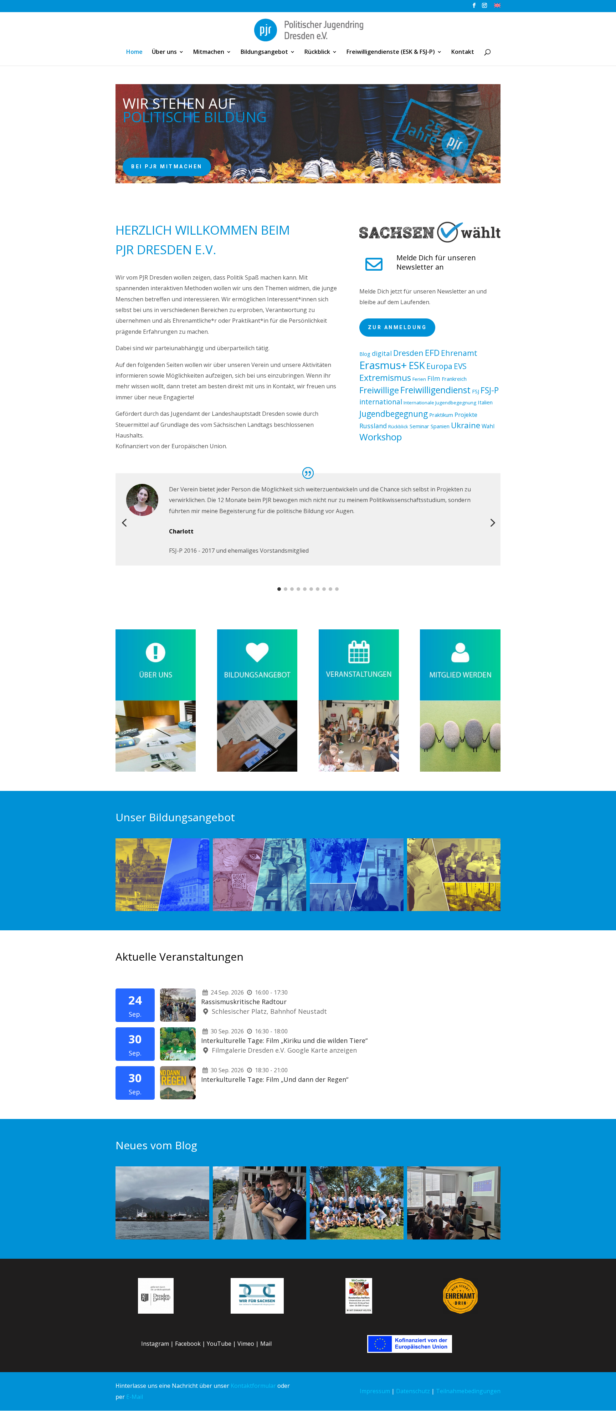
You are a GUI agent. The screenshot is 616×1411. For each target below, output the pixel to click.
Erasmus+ (383, 365)
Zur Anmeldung (397, 327)
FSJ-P (490, 390)
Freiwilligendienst (435, 390)
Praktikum (441, 414)
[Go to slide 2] (285, 589)
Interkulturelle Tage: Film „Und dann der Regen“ (274, 1079)
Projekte (466, 415)
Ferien (419, 379)
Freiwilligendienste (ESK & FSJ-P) (390, 52)
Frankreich (454, 378)
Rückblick (317, 52)
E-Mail (134, 1397)
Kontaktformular (253, 1386)
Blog (364, 354)
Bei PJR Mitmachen (166, 166)
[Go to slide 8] (324, 589)
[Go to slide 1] (279, 589)
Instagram (155, 1344)
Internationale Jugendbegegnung (440, 402)
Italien (485, 402)
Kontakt (462, 52)
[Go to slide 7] (317, 589)
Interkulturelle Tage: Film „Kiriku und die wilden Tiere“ (284, 1040)
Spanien (440, 426)
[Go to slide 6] (311, 589)
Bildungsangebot (264, 52)
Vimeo (245, 1344)
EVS (460, 366)
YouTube (219, 1344)
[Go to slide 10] (337, 589)
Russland (373, 425)
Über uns (164, 52)
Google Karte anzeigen (322, 1050)
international (380, 402)
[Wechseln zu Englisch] (497, 7)
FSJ (475, 391)
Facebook (188, 1344)
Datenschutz (413, 1391)
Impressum (375, 1391)
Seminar (419, 426)
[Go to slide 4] (298, 589)
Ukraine (465, 425)
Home (134, 52)
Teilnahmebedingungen (468, 1391)
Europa (439, 366)
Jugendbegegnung (393, 413)
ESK (417, 365)
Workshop (380, 437)
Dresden (408, 353)
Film (433, 378)
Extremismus (385, 377)
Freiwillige (379, 390)
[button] (124, 523)
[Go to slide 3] (292, 589)
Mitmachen (208, 52)
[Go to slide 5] (305, 589)
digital (382, 353)
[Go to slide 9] (330, 589)
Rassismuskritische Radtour (244, 1001)
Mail (266, 1344)
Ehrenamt (459, 353)
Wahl (488, 426)
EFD (432, 352)
